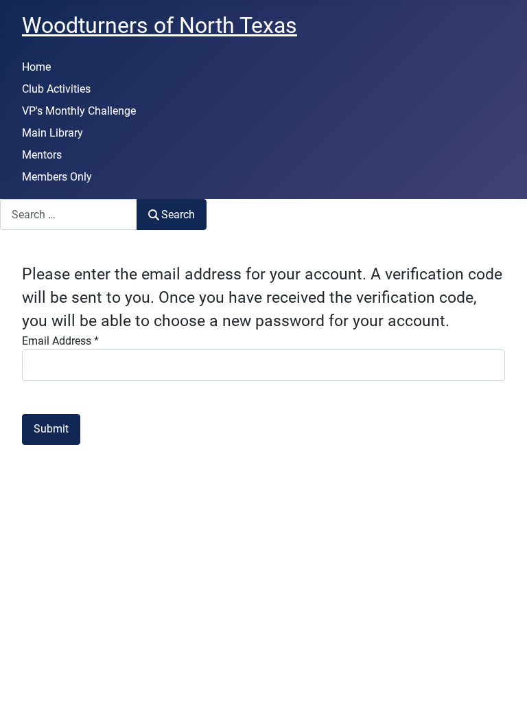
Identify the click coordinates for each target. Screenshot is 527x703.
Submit (51, 428)
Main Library (52, 132)
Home (36, 66)
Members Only (57, 176)
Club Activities (56, 88)
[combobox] (68, 214)
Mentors (42, 154)
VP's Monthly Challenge (79, 110)
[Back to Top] (503, 677)
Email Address (60, 340)
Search (178, 214)
